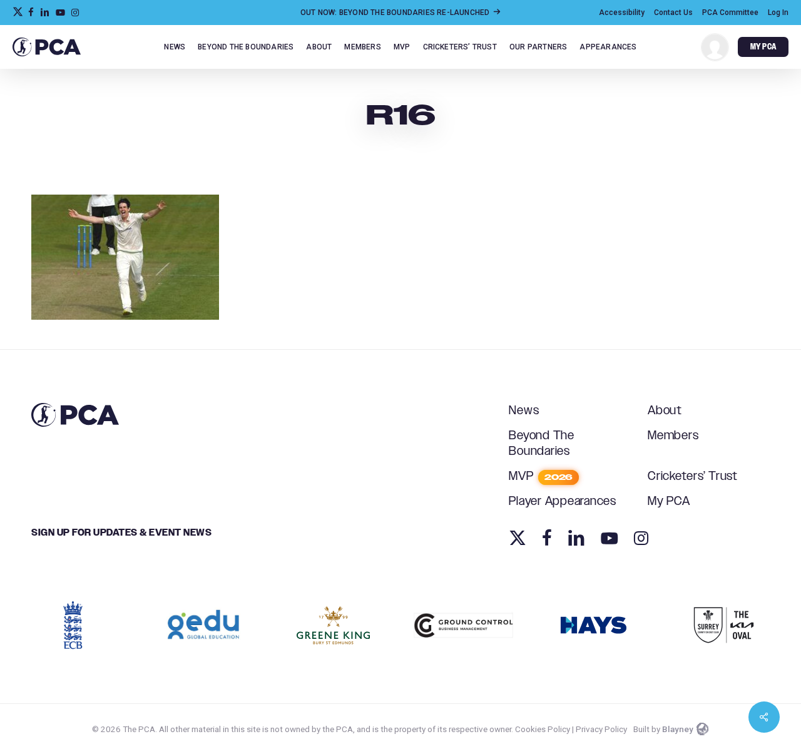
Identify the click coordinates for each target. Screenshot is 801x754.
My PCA (669, 501)
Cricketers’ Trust (693, 476)
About (665, 411)
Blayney (677, 729)
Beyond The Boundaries (541, 443)
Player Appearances (562, 501)
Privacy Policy (601, 729)
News (524, 411)
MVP (541, 476)
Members (673, 436)
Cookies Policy (542, 729)
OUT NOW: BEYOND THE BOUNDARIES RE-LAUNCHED (396, 12)
